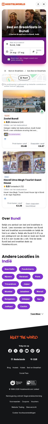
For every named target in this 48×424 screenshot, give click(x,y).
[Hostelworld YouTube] (27, 351)
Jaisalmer (24, 291)
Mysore (8, 276)
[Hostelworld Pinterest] (32, 351)
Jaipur (27, 284)
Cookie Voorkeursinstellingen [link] (24, 413)
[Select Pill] (38, 4)
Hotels (22, 368)
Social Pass (23, 373)
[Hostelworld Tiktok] (38, 351)
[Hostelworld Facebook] (10, 351)
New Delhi (9, 269)
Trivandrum (10, 284)
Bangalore (10, 299)
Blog (9, 368)
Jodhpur (9, 306)
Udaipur (26, 299)
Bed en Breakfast (34, 368)
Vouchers (34, 402)
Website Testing (18, 407)
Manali (40, 291)
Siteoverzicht (31, 407)
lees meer (20, 86)
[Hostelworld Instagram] (21, 351)
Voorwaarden (15, 402)
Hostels (15, 368)
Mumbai (8, 291)
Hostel (7, 116)
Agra (39, 299)
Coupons (25, 402)
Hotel (7, 177)
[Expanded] (5, 71)
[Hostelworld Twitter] (15, 351)
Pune (37, 276)
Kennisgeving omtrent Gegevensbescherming (24, 396)
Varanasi (23, 276)
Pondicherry (28, 269)
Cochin (23, 306)
